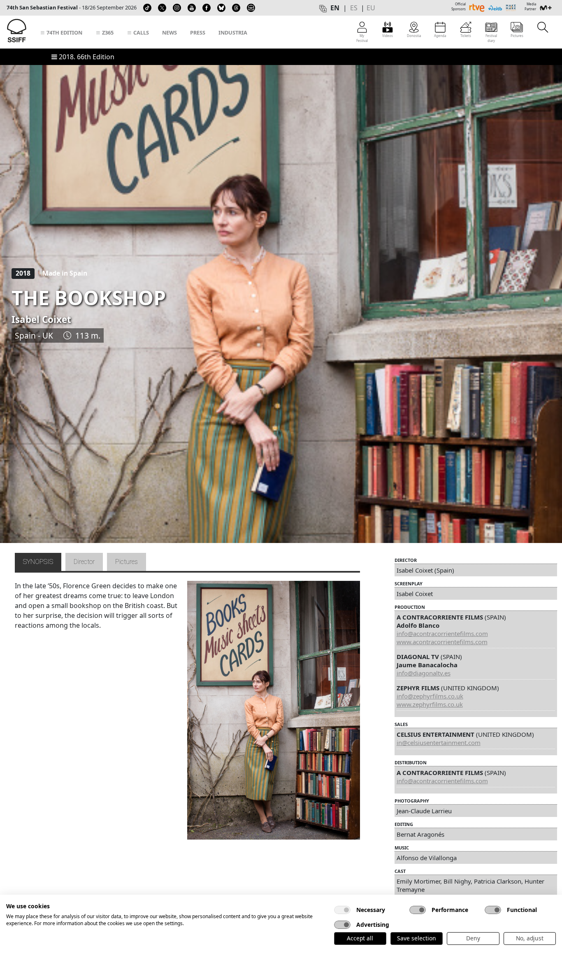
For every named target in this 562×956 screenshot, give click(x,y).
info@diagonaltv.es (424, 673)
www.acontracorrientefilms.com (442, 642)
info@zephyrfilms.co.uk (430, 696)
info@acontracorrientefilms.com (442, 633)
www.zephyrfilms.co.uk (430, 704)
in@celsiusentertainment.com (439, 742)
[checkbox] (342, 910)
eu (371, 7)
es (354, 7)
